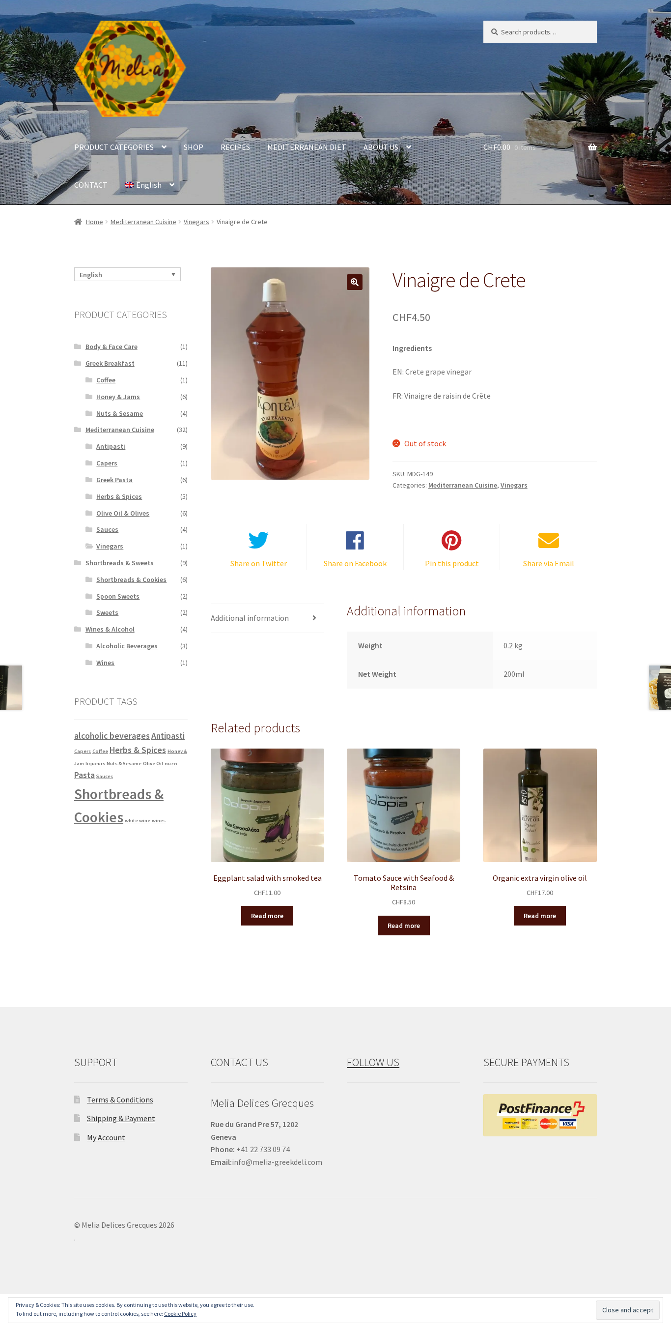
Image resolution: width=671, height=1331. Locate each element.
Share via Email (548, 563)
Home (94, 221)
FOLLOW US (373, 1062)
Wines (105, 662)
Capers (106, 463)
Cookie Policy (180, 1313)
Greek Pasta (114, 479)
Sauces (107, 529)
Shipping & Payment (121, 1118)
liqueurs (95, 763)
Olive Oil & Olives (122, 513)
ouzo (171, 763)
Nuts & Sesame (119, 413)
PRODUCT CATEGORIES (114, 147)
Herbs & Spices (119, 496)
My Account (106, 1137)
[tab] (267, 618)
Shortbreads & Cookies (131, 579)
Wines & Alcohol (110, 629)
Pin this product (452, 563)
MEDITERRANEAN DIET (306, 147)
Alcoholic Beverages (127, 645)
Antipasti (110, 446)
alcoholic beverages (112, 735)
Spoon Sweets (118, 596)
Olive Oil (153, 763)
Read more (267, 915)
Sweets (107, 612)
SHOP (193, 147)
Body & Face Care (111, 346)
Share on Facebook (355, 563)
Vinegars (196, 221)
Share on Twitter (258, 563)
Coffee (105, 380)
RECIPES (235, 147)
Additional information (250, 618)
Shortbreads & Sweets (119, 562)
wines (159, 820)
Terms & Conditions (120, 1099)
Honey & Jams (118, 396)
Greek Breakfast (110, 363)
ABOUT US (380, 147)
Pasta (84, 775)
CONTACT (91, 185)
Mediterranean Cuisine (143, 221)
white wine (137, 820)
